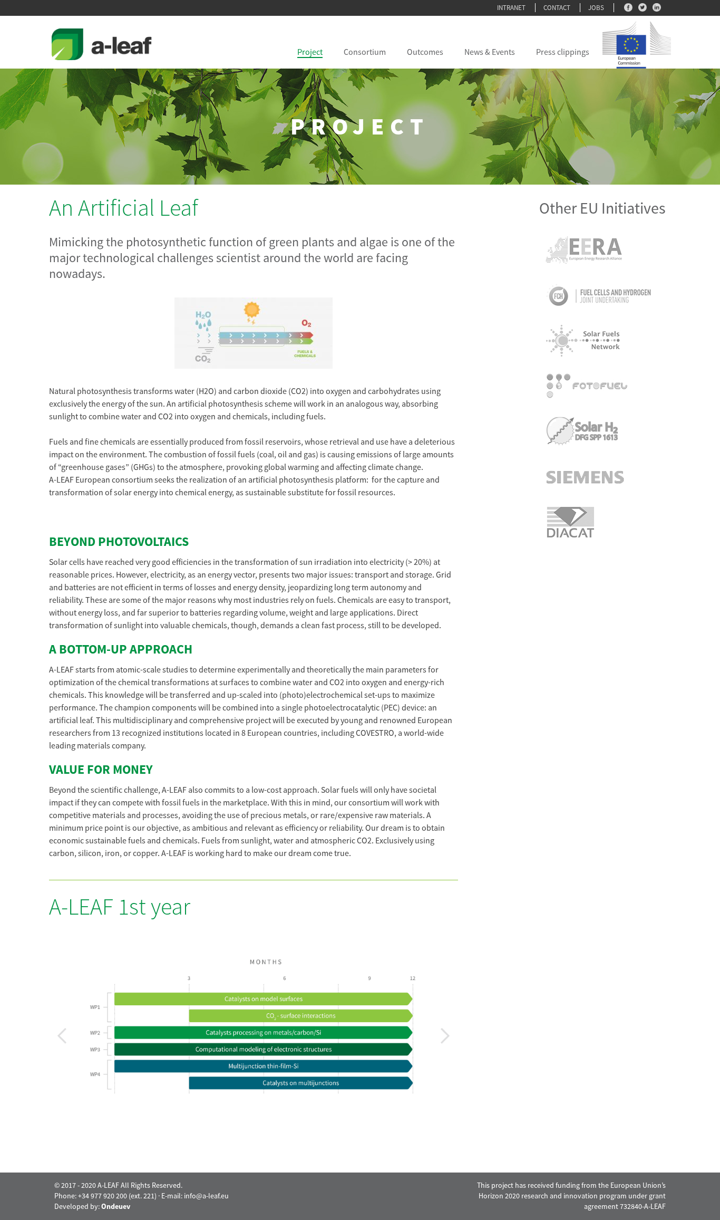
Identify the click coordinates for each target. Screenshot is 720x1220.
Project (310, 51)
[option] (253, 1007)
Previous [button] (61, 1036)
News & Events (489, 51)
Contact (556, 7)
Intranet (511, 7)
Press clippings (562, 51)
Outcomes (425, 51)
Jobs (596, 7)
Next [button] (445, 1036)
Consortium (365, 51)
